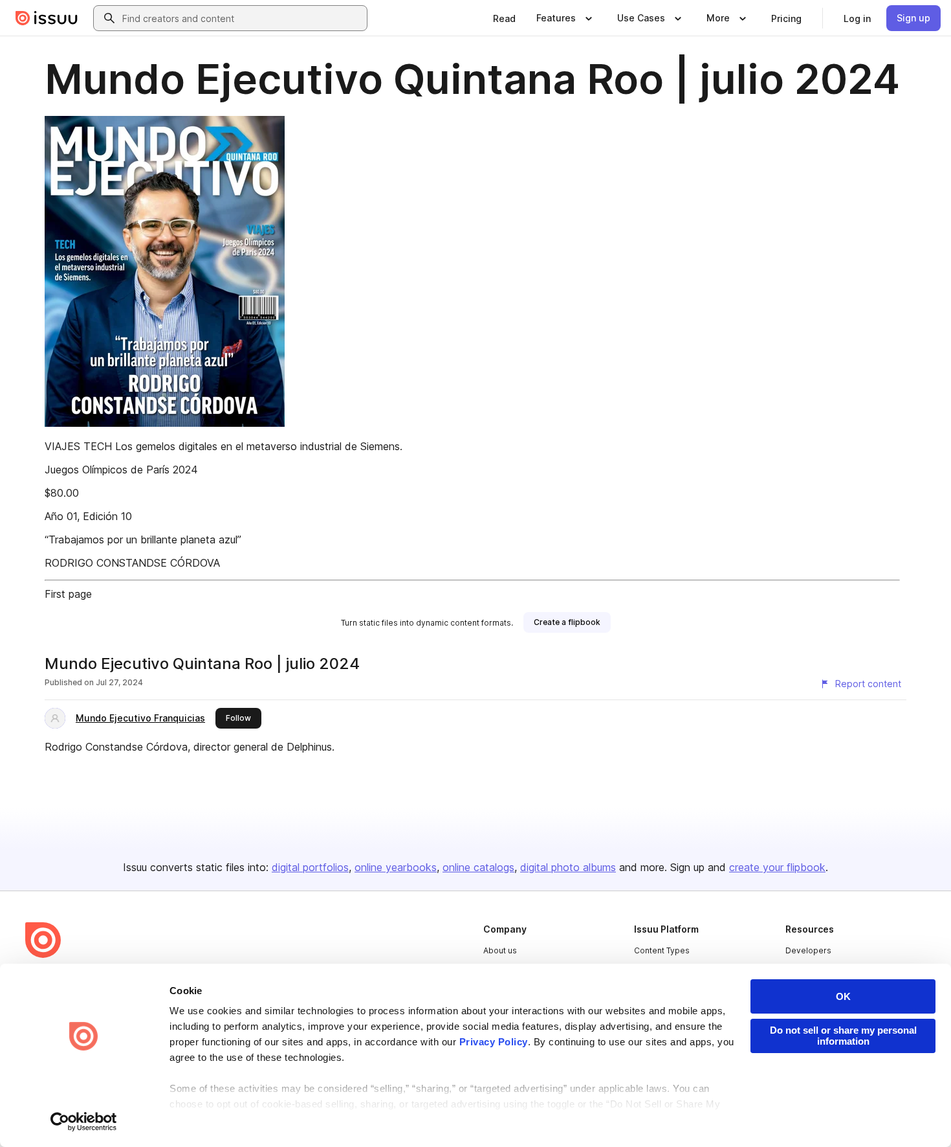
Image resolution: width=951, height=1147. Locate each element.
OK (843, 996)
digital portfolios (310, 867)
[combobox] (242, 18)
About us (500, 950)
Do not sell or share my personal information (843, 1036)
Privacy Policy (493, 1041)
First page (68, 593)
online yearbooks (396, 867)
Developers (808, 950)
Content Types (662, 950)
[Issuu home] (46, 18)
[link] (504, 18)
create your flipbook (777, 867)
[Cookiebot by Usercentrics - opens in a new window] (83, 1121)
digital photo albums (568, 867)
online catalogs (478, 867)
